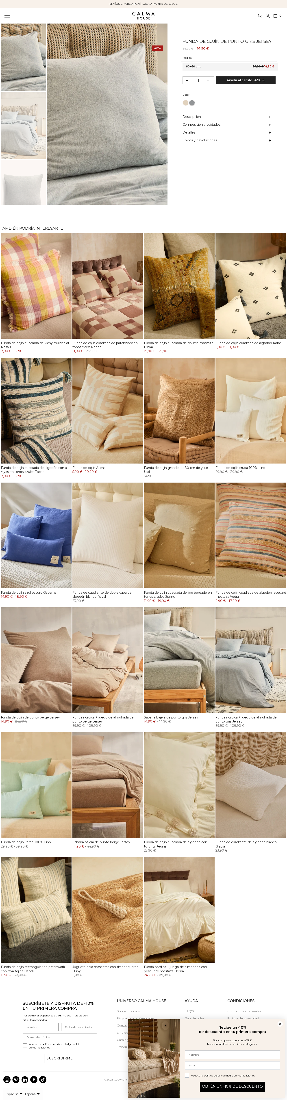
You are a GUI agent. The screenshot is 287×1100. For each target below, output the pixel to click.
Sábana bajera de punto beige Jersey (101, 842)
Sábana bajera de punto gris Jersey (171, 717)
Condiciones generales (244, 1011)
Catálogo (123, 1040)
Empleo (122, 1032)
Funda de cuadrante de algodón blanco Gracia (246, 844)
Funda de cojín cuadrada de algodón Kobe (248, 343)
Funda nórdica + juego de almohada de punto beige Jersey (103, 719)
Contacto (124, 1025)
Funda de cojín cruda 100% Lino (240, 468)
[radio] (186, 103)
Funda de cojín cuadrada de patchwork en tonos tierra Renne (105, 345)
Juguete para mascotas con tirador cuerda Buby (105, 969)
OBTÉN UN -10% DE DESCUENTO (232, 1086)
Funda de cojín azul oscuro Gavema (29, 593)
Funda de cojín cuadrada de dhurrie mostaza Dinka (178, 345)
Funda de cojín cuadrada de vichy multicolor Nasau (35, 345)
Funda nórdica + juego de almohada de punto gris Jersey (246, 719)
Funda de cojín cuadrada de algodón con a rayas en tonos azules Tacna (34, 470)
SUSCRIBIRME (60, 1058)
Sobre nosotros (128, 1011)
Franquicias (125, 1047)
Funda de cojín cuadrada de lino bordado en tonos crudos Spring (178, 595)
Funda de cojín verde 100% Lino (26, 842)
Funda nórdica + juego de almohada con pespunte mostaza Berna (175, 969)
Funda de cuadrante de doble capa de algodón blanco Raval (102, 595)
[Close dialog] (280, 1024)
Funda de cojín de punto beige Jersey (30, 717)
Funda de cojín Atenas (89, 468)
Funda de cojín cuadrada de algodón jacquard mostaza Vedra (250, 595)
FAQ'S (189, 1011)
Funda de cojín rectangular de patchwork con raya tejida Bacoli (33, 969)
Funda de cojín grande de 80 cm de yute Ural (176, 470)
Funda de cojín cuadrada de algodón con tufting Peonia (175, 844)
